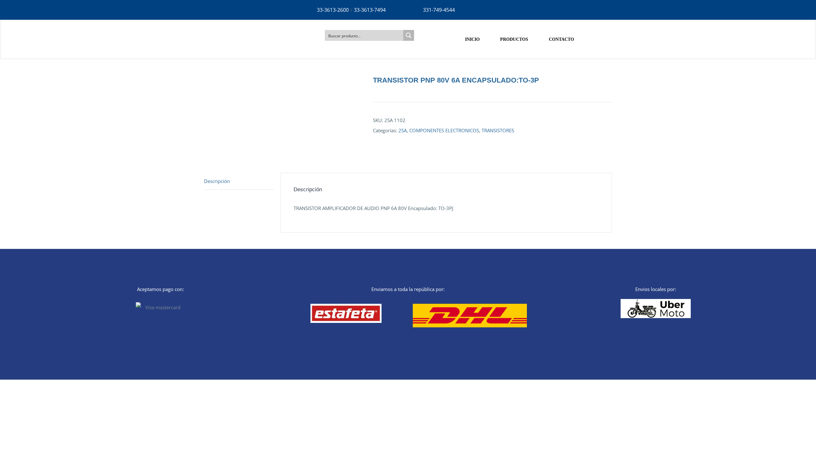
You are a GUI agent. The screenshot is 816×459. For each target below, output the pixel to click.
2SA (402, 130)
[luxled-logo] (238, 26)
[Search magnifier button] (408, 35)
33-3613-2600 (333, 9)
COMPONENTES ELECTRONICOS (444, 130)
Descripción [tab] (217, 181)
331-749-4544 (439, 9)
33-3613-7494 (370, 9)
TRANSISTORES (498, 130)
